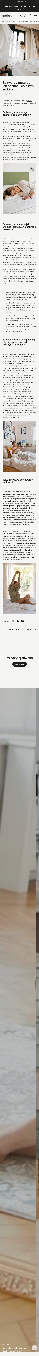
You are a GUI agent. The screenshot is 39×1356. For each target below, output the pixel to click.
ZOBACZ (19, 9)
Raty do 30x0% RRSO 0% (19, 2)
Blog (14, 21)
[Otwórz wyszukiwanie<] (21, 16)
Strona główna (6, 21)
